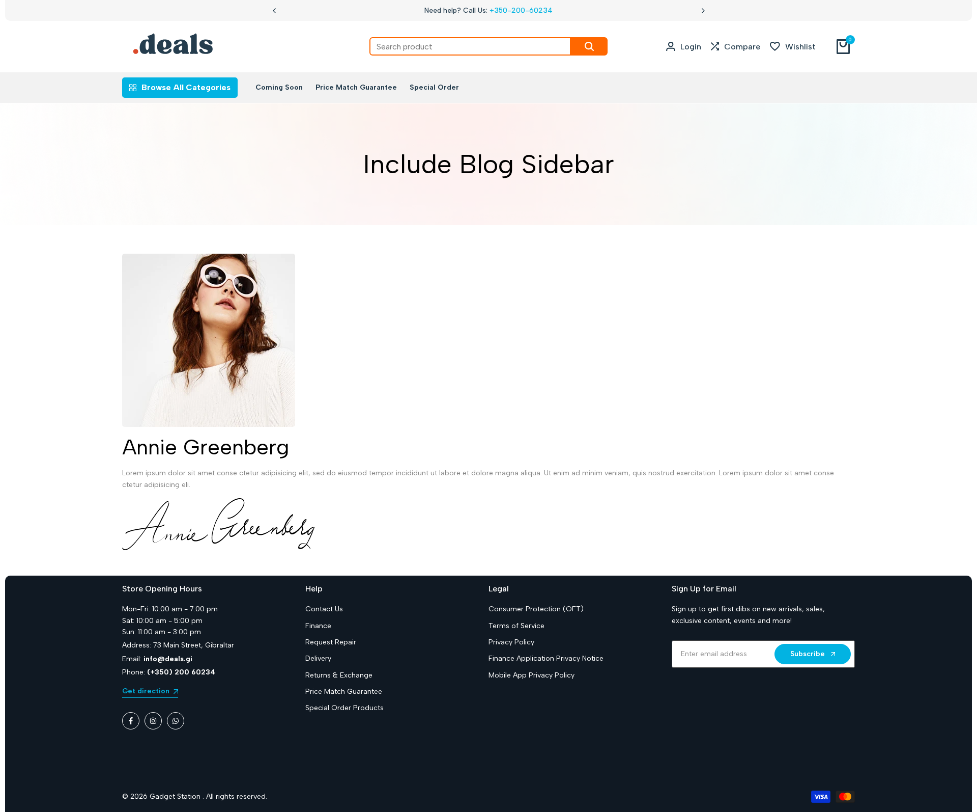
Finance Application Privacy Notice (546, 658)
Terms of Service (516, 625)
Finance (318, 625)
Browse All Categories (186, 87)
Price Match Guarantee (343, 691)
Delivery (318, 658)
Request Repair (330, 642)
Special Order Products (344, 707)
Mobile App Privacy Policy (531, 675)
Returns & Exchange (338, 675)
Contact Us (324, 609)
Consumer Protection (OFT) (536, 609)
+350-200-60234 (521, 10)
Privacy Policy (511, 642)
